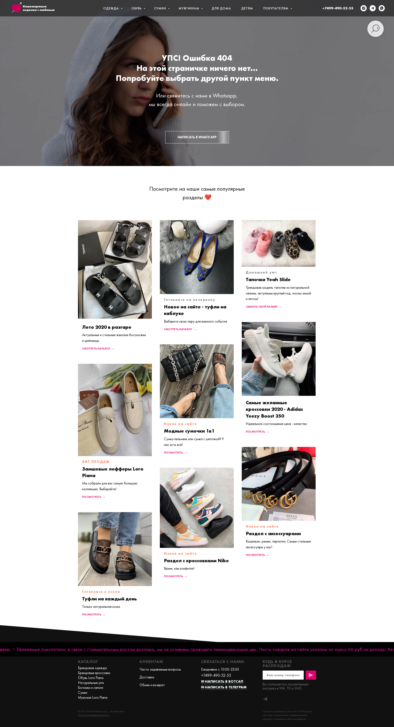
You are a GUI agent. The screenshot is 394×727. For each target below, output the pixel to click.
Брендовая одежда (92, 667)
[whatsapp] (382, 8)
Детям (247, 8)
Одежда (111, 8)
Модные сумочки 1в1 (189, 431)
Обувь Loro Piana (90, 677)
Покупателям (276, 8)
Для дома (221, 8)
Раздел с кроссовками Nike (196, 560)
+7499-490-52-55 (337, 8)
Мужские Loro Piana (92, 697)
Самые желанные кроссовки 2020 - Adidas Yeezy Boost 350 (274, 409)
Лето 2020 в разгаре (106, 327)
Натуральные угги (91, 682)
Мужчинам (189, 8)
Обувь (137, 8)
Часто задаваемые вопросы (160, 669)
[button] (93, 715)
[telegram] (373, 8)
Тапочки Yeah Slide (268, 279)
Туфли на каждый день (109, 598)
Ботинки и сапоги (90, 687)
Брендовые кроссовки (94, 672)
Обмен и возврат (152, 684)
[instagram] (364, 8)
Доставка (147, 677)
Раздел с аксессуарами (273, 533)
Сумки (160, 8)
